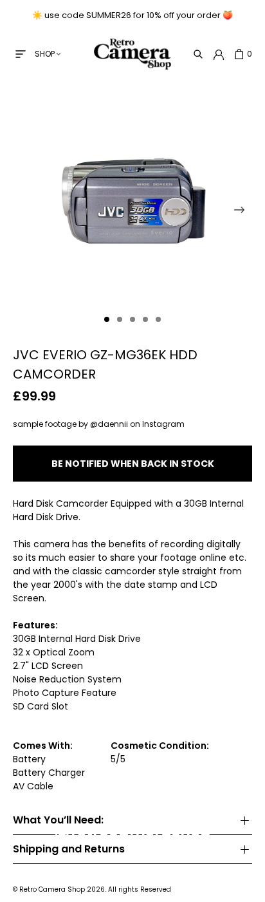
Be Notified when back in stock (132, 463)
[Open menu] (20, 54)
